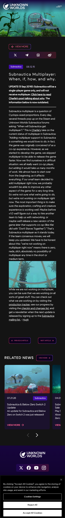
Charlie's (36, 130)
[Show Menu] (59, 6)
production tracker (19, 305)
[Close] (61, 479)
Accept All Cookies (32, 513)
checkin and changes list (35, 308)
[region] (32, 496)
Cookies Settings (32, 497)
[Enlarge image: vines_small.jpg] (32, 274)
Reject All (32, 505)
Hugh (26, 320)
